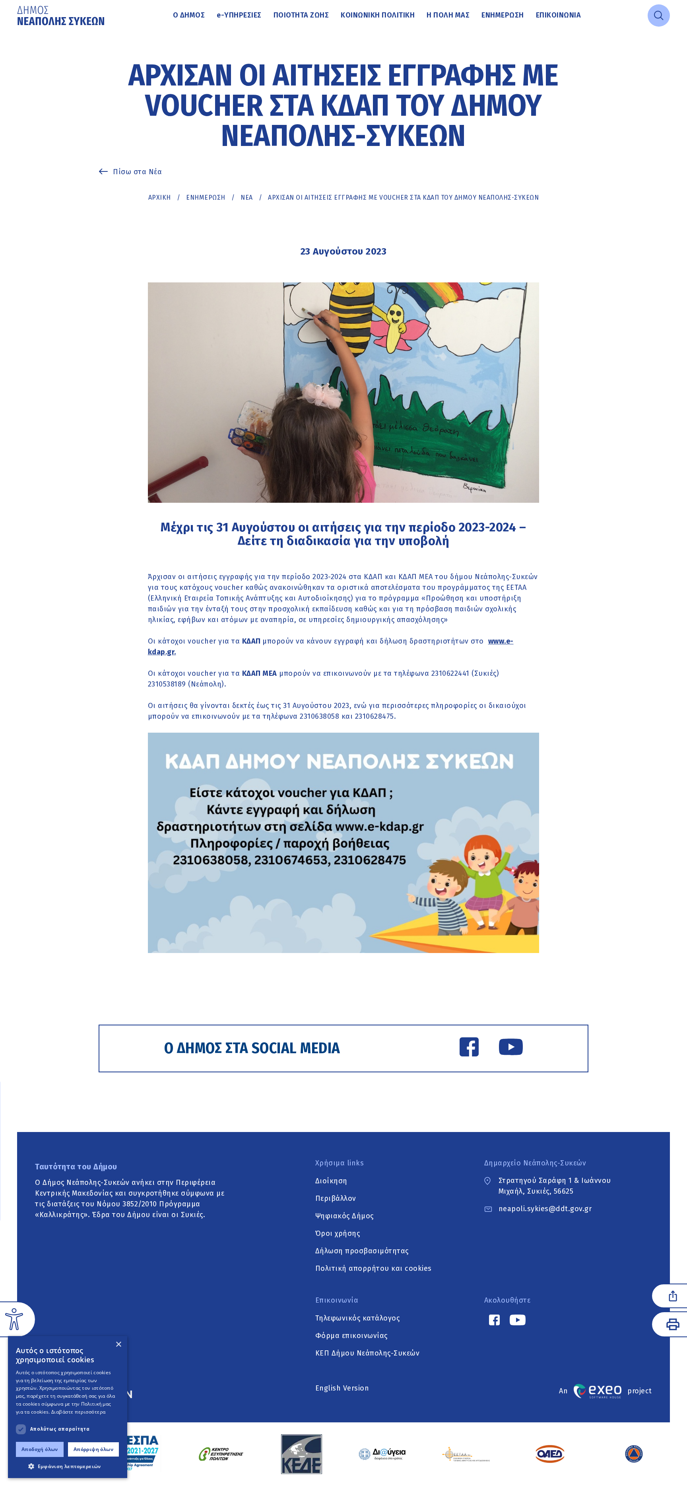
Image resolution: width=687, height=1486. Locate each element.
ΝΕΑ (247, 197)
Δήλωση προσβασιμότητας (362, 1250)
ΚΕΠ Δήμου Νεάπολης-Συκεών (367, 1352)
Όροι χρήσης (337, 1233)
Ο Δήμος (189, 15)
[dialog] (67, 1407)
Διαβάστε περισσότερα (78, 1411)
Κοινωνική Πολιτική (378, 15)
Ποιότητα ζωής (301, 15)
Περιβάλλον (335, 1198)
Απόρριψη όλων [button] (93, 1449)
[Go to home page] (61, 15)
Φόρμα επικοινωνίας (351, 1335)
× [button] (118, 1345)
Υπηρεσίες (239, 15)
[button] (67, 1466)
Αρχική (159, 197)
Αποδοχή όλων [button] (39, 1449)
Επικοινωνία (558, 15)
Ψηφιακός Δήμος (344, 1215)
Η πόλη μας (448, 15)
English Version (342, 1388)
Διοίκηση (331, 1180)
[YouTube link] (511, 1048)
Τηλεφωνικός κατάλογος (357, 1317)
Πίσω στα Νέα (137, 171)
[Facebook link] (469, 1048)
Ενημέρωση (502, 15)
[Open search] (659, 15)
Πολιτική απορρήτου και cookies (373, 1268)
